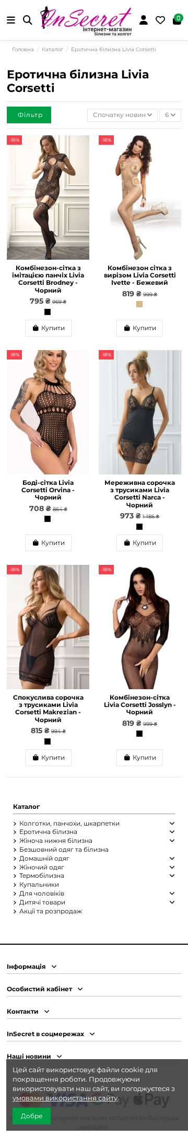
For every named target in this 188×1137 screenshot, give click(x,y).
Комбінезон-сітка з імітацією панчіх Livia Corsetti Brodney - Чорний (48, 279)
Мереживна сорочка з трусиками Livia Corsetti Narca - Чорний (139, 494)
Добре (31, 1116)
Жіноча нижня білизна (55, 840)
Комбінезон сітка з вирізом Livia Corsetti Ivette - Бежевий (140, 275)
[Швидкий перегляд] (81, 166)
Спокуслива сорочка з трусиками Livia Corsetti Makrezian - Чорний (48, 708)
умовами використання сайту (65, 1098)
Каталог (26, 806)
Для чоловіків (41, 893)
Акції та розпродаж (50, 911)
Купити (53, 328)
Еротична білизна (48, 832)
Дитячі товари (42, 902)
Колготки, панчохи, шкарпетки (69, 823)
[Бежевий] (139, 304)
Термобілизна (41, 875)
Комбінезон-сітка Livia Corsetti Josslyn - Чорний (140, 704)
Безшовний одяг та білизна (64, 849)
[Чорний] (47, 312)
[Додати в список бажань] (81, 149)
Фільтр (30, 115)
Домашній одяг (44, 858)
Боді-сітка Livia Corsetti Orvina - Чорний (48, 490)
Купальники (39, 884)
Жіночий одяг (41, 867)
